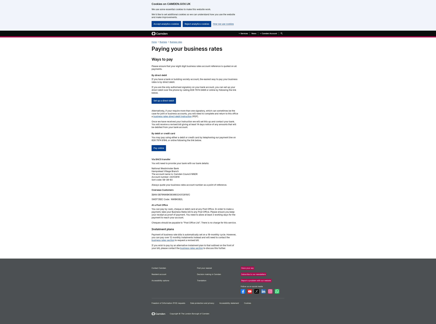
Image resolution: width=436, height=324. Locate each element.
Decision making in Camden (209, 274)
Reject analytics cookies (197, 24)
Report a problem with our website (256, 280)
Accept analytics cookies (166, 24)
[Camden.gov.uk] (159, 33)
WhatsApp (277, 291)
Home (154, 42)
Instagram (270, 291)
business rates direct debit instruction (172, 116)
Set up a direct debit (164, 100)
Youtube (250, 291)
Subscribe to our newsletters (253, 274)
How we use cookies (223, 24)
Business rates (176, 42)
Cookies (247, 303)
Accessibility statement (229, 303)
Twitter (256, 291)
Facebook (243, 291)
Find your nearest (204, 268)
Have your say (247, 268)
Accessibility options (160, 280)
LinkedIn (263, 291)
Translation (201, 280)
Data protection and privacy (202, 303)
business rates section (163, 240)
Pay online (159, 148)
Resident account (159, 274)
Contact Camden (159, 268)
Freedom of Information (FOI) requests (168, 303)
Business (163, 42)
